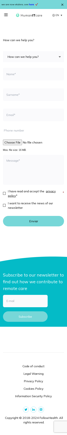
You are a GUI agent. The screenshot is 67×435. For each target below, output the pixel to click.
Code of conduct (33, 366)
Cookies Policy (34, 388)
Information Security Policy (33, 396)
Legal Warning (33, 374)
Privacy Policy (33, 381)
